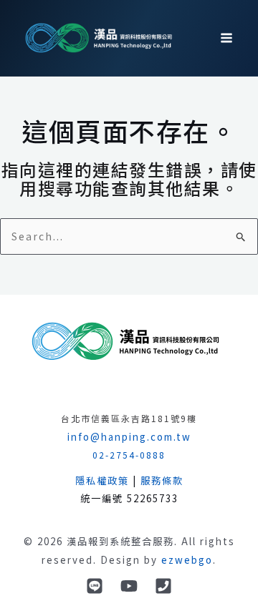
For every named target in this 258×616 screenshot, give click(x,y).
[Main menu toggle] (226, 38)
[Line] (94, 586)
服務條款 (161, 480)
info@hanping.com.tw (129, 437)
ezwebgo (187, 560)
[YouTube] (129, 586)
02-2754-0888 (129, 455)
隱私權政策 (102, 480)
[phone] (163, 586)
